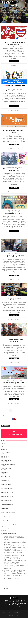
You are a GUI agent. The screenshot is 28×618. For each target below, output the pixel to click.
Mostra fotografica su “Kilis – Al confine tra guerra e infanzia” (14, 212)
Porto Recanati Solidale (15, 110)
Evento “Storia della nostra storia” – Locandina (14, 131)
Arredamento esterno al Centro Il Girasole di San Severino (14, 256)
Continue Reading (14, 61)
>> (18, 578)
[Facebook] (11, 585)
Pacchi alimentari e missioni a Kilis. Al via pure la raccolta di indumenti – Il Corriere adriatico (14, 555)
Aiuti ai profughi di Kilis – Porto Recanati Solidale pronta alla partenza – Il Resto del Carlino (14, 547)
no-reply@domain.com (19, 582)
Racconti (6, 443)
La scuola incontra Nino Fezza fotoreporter (14, 340)
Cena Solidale (14, 300)
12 (15, 578)
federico (15, 65)
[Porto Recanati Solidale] (9, 2)
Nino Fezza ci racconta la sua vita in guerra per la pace (14, 169)
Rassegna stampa (8, 445)
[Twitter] (13, 585)
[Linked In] (15, 585)
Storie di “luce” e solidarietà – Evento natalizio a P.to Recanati (14, 43)
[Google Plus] (17, 585)
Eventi (5, 446)
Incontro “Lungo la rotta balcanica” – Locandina (14, 383)
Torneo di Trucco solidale (14, 91)
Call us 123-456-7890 (6, 582)
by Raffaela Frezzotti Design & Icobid (19, 612)
